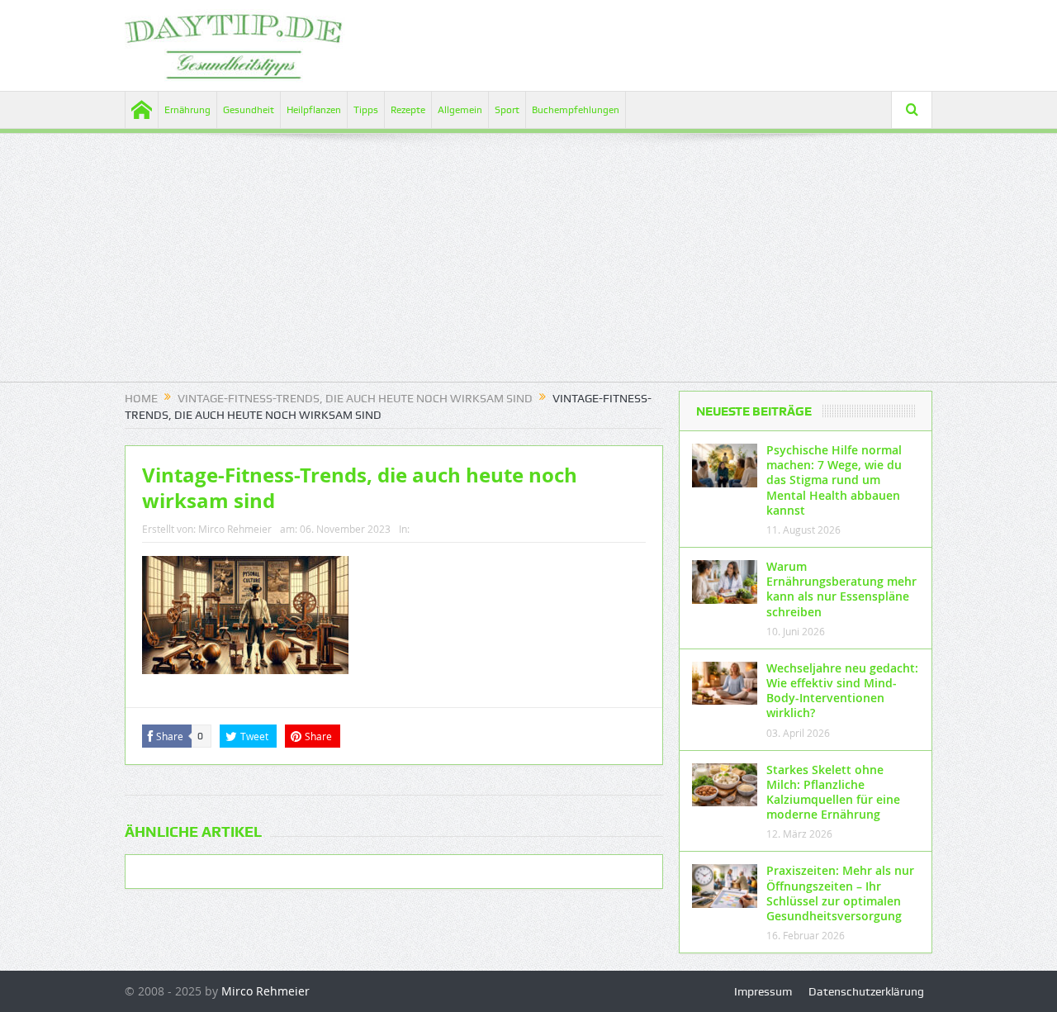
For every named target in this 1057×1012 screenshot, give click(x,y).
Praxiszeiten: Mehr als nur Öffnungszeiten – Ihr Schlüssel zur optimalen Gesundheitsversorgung (840, 893)
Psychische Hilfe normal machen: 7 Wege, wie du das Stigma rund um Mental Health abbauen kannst (834, 480)
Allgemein (460, 110)
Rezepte (408, 110)
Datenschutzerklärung (866, 991)
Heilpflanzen (314, 110)
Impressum (763, 991)
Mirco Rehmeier (235, 528)
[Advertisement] (528, 266)
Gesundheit (248, 110)
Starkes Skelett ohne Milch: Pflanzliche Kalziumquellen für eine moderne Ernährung (833, 792)
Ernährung (187, 110)
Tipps (365, 110)
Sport (507, 110)
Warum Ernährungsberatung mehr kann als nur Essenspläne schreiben (841, 589)
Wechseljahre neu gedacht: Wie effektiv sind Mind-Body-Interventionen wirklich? (842, 690)
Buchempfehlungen (575, 110)
